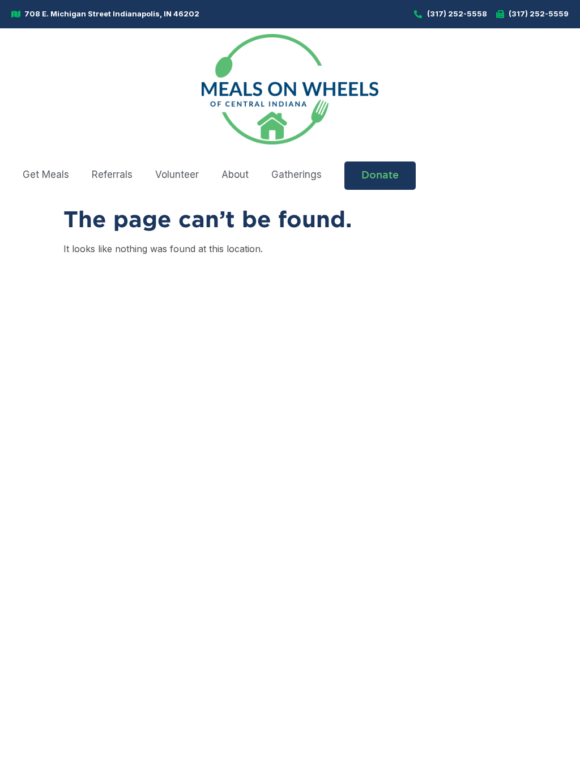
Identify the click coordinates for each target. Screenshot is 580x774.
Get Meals (46, 174)
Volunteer (177, 174)
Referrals (112, 174)
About (235, 174)
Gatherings (296, 174)
